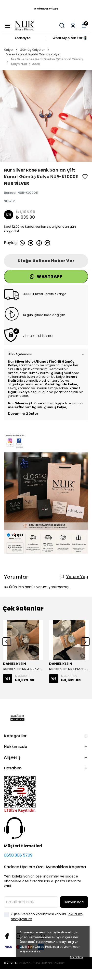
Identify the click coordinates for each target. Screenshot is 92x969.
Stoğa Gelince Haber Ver (45, 261)
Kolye (8, 49)
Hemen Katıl (74, 902)
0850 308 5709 (18, 855)
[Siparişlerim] (73, 25)
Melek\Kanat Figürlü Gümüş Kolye (33, 54)
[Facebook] (7, 936)
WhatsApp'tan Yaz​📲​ (70, 38)
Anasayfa (22, 38)
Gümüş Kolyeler (32, 49)
